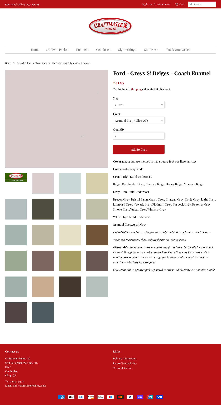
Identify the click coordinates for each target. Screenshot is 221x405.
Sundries (150, 49)
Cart (181, 4)
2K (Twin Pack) (56, 49)
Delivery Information (124, 358)
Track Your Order (178, 49)
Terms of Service (122, 368)
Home (35, 49)
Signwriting (126, 49)
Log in (145, 4)
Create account (162, 4)
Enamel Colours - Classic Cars (32, 63)
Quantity (119, 129)
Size (115, 98)
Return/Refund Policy (125, 363)
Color (117, 114)
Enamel (81, 49)
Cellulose (102, 49)
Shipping (136, 89)
